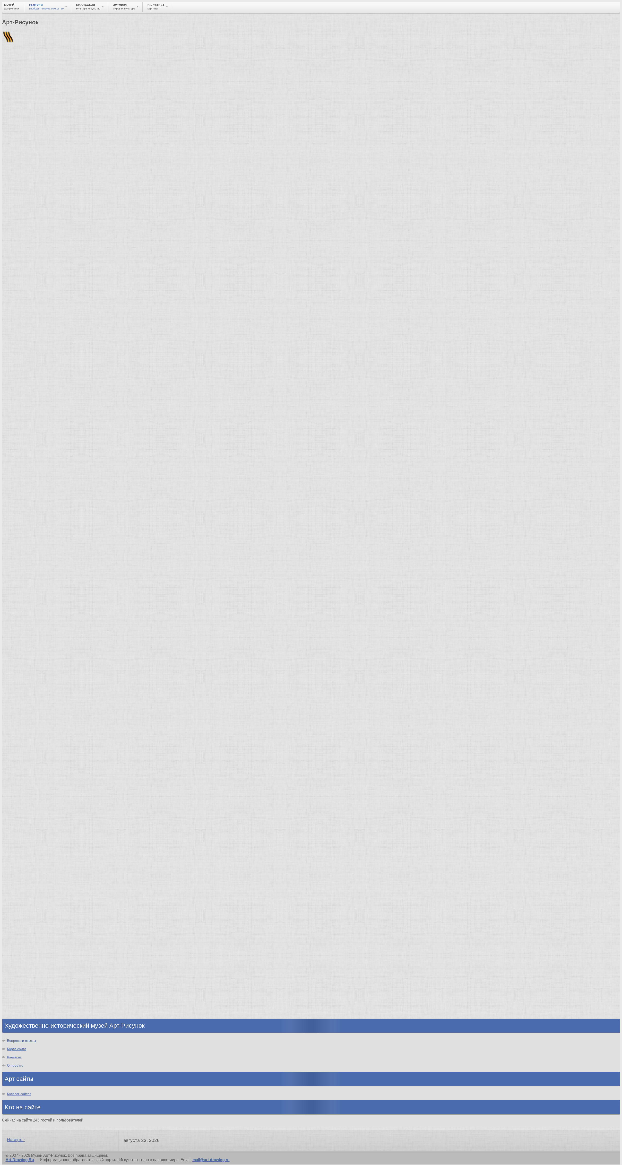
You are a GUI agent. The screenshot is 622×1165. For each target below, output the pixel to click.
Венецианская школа (32, 739)
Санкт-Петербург (15, 339)
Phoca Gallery (607, 675)
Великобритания (28, 1010)
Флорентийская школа (34, 695)
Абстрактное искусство (35, 838)
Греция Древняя (27, 970)
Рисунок (20, 867)
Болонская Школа (29, 748)
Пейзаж (19, 880)
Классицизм (23, 790)
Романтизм (23, 799)
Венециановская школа (35, 752)
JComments (311, 671)
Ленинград (22, 979)
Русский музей (26, 708)
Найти (65, 63)
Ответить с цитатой (42, 657)
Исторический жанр (31, 919)
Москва (19, 961)
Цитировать (76, 657)
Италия (19, 975)
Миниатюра (23, 924)
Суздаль (20, 1001)
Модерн (19, 812)
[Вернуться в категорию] (8, 119)
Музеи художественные (35, 915)
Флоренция (23, 992)
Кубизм (19, 829)
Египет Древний (27, 966)
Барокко (20, 794)
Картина (20, 928)
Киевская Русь (26, 957)
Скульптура (23, 884)
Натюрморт (23, 906)
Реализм (20, 781)
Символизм (23, 816)
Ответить (11, 657)
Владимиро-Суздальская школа (43, 704)
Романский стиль (29, 803)
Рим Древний (25, 953)
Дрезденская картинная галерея (43, 726)
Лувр (17, 717)
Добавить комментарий (25, 666)
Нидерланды (24, 988)
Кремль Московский (31, 713)
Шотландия (23, 1014)
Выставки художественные (39, 897)
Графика (20, 871)
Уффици (20, 735)
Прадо (18, 743)
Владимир (22, 1005)
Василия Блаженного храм (38, 757)
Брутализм (22, 842)
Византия (21, 983)
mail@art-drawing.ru (211, 1160)
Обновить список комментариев (33, 662)
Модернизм (23, 825)
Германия (21, 996)
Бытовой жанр (26, 911)
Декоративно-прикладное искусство (47, 889)
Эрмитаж (9, 336)
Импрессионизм (28, 807)
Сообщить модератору (113, 657)
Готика (18, 820)
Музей (10, 83)
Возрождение (25, 785)
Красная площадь (29, 730)
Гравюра (20, 893)
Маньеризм (23, 834)
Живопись (22, 876)
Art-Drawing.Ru (20, 1160)
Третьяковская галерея (34, 700)
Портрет (20, 902)
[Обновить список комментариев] (30, 423)
